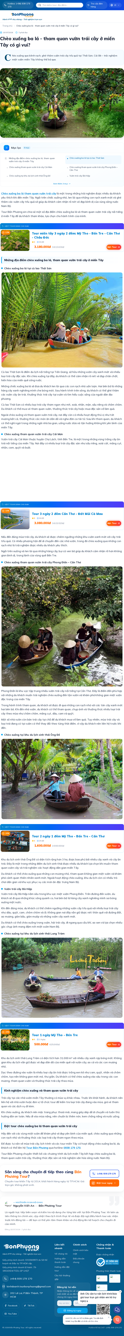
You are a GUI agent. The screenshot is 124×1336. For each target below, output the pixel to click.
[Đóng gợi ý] (109, 1317)
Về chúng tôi (61, 1253)
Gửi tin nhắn (95, 1308)
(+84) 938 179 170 (106, 1173)
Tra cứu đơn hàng (97, 5)
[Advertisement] (62, 475)
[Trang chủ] (25, 1247)
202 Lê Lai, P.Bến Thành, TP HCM (26, 1295)
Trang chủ (7, 26)
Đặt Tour (112, 247)
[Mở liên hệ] (117, 1320)
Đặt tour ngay (105, 1183)
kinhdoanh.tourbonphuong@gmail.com (29, 1286)
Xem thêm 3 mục (60, 184)
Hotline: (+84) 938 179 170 (19, 5)
